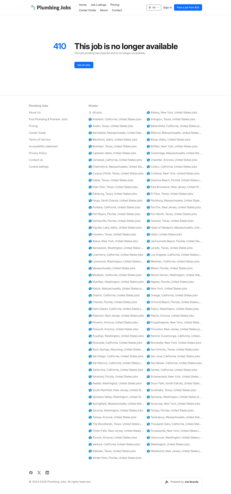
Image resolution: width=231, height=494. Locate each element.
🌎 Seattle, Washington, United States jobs (115, 383)
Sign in (167, 7)
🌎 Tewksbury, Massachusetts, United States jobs (174, 417)
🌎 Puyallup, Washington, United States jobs (116, 336)
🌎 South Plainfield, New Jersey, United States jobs (116, 390)
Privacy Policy (38, 153)
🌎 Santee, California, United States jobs (172, 369)
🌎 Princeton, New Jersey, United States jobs (174, 329)
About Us (35, 112)
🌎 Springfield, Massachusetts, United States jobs (116, 403)
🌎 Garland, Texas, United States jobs (170, 220)
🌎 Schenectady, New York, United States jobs (174, 376)
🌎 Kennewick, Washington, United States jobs (116, 248)
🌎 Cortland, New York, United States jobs (173, 173)
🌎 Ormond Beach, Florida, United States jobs (174, 302)
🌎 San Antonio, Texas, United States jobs (173, 349)
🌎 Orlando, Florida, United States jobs (112, 302)
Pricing (114, 4)
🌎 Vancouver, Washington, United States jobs (174, 437)
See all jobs (83, 64)
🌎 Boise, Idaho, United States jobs (168, 139)
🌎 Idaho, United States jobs (164, 234)
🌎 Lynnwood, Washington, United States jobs (116, 261)
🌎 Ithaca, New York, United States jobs (113, 241)
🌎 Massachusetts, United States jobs (111, 268)
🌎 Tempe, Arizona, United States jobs (112, 417)
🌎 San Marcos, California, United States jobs (116, 363)
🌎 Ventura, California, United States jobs (114, 444)
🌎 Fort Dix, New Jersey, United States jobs (174, 207)
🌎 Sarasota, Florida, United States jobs (113, 376)
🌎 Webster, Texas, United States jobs (112, 451)
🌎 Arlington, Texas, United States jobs (171, 119)
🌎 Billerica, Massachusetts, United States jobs (174, 132)
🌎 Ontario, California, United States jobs (114, 295)
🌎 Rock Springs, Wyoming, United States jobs (116, 349)
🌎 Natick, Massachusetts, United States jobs (116, 288)
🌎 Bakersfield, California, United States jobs (174, 126)
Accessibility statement (43, 146)
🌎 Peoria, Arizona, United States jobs (170, 315)
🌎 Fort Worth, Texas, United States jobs (172, 214)
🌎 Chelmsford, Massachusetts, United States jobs (116, 166)
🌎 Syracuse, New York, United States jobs (173, 403)
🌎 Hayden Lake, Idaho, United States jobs (115, 227)
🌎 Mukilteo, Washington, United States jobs (116, 281)
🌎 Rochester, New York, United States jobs (174, 342)
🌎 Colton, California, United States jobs (172, 166)
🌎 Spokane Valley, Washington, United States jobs (116, 397)
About (104, 10)
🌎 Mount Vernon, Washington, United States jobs (174, 275)
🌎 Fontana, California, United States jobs (114, 207)
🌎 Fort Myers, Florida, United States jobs (114, 214)
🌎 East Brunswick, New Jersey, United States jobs (174, 187)
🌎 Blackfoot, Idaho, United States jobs (112, 139)
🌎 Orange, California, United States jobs (172, 295)
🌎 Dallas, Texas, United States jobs (110, 180)
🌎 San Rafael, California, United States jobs (174, 363)
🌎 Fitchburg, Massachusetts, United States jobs (174, 200)
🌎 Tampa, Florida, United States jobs (170, 410)
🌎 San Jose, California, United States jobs (173, 356)
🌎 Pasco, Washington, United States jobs (173, 308)
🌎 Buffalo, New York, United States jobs (172, 146)
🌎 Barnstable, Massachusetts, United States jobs (116, 132)
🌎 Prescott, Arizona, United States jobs (113, 329)
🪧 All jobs (95, 112)
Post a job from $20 (188, 7)
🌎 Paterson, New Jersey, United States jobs (116, 315)
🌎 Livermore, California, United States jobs (115, 254)
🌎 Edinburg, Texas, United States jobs (112, 193)
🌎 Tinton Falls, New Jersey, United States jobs (116, 430)
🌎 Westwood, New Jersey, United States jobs (174, 451)
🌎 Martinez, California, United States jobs (173, 261)
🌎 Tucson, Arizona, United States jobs (112, 437)
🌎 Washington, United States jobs (168, 444)
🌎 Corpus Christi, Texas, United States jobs (116, 173)
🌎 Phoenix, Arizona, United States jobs (113, 322)
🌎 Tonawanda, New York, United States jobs (174, 430)
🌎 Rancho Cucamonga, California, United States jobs (174, 336)
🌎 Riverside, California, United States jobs (115, 342)
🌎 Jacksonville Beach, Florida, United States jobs (174, 241)
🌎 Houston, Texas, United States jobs (112, 234)
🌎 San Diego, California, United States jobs (115, 356)
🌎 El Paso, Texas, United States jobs (170, 193)
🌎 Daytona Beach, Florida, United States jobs (174, 180)
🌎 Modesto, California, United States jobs (115, 275)
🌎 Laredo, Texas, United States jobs (170, 248)
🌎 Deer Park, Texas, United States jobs (113, 187)
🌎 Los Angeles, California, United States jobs (174, 254)
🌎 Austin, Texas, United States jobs (110, 126)
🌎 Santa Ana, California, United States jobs (115, 369)
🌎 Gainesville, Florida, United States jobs (114, 220)
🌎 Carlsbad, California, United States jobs (115, 160)
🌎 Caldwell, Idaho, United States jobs (112, 153)
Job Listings (98, 4)
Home (83, 4)
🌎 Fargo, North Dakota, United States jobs (115, 200)
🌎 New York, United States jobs (167, 288)
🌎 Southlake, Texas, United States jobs (171, 390)
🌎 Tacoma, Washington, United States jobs (115, 410)
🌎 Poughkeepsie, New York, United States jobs (174, 322)
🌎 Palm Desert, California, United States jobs (116, 308)
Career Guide (87, 10)
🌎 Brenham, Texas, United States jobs (112, 146)
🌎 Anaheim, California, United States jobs (114, 119)
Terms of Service (39, 139)
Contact (117, 10)
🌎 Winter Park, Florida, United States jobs (115, 457)
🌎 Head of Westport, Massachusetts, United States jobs (174, 227)
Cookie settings (39, 166)
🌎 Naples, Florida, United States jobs (170, 281)
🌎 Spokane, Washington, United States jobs (174, 397)
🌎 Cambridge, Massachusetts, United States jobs (174, 153)
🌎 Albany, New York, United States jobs (172, 112)
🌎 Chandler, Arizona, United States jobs (172, 160)
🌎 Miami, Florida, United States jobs (170, 268)
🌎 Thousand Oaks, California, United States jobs (174, 424)
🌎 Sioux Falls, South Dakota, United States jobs (174, 383)
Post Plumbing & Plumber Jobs (48, 119)
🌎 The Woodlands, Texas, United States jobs (116, 424)
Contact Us (36, 160)
